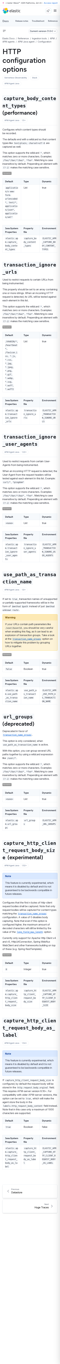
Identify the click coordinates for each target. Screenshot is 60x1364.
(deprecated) (18, 720)
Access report (51, 3)
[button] (15, 77)
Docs (5, 21)
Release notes (21, 20)
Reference (53, 20)
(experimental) (29, 850)
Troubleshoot (38, 20)
